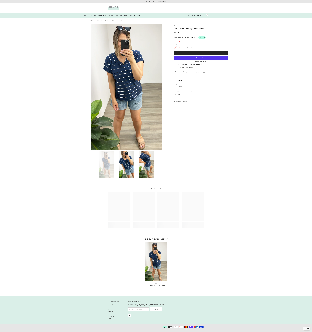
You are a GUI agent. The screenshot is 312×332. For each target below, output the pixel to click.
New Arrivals (99, 20)
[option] (126, 87)
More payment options (200, 61)
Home (85, 20)
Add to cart (200, 53)
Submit (156, 309)
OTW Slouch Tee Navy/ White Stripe (156, 285)
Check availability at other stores (185, 67)
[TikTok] (129, 315)
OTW (175, 25)
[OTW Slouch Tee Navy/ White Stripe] (156, 261)
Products (91, 20)
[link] (119, 225)
